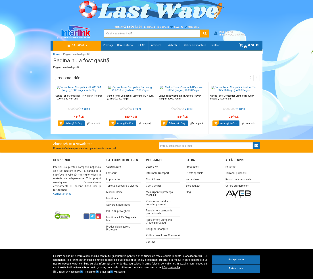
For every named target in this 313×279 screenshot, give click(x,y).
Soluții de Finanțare (157, 229)
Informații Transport (157, 173)
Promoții (108, 45)
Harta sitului (192, 179)
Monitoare (112, 198)
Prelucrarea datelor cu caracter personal (158, 203)
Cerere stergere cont (237, 185)
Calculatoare (113, 166)
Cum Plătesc (153, 179)
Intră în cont (226, 34)
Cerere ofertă (125, 45)
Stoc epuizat (193, 185)
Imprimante (113, 179)
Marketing (120, 271)
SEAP (142, 45)
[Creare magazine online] (238, 193)
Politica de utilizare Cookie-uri (163, 235)
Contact (215, 45)
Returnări (231, 166)
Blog (188, 192)
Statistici (105, 271)
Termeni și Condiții (236, 173)
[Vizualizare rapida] (97, 88)
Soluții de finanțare (195, 45)
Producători (192, 166)
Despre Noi (152, 166)
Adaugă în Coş (73, 123)
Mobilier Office (114, 192)
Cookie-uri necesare (68, 271)
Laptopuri (111, 173)
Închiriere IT (157, 45)
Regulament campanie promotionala (159, 212)
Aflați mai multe (171, 267)
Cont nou (240, 34)
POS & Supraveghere (118, 211)
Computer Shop (62, 193)
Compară (94, 123)
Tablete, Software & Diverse (122, 185)
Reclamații (162, 27)
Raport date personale (238, 179)
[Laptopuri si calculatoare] (76, 207)
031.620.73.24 (132, 26)
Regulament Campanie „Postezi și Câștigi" (159, 221)
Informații (149, 27)
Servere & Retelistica (118, 204)
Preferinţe (90, 271)
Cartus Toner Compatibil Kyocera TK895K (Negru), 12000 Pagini (180, 97)
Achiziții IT (174, 45)
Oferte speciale (194, 173)
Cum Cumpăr (153, 185)
